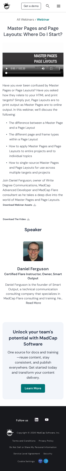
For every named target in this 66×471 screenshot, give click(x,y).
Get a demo (31, 6)
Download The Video (14, 219)
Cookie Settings (26, 461)
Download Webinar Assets (17, 204)
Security (47, 453)
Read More (33, 303)
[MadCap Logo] (6, 6)
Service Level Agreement (27, 453)
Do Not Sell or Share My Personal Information (33, 447)
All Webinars (25, 20)
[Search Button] (48, 6)
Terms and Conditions (23, 440)
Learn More (33, 388)
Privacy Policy (46, 440)
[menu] (58, 6)
